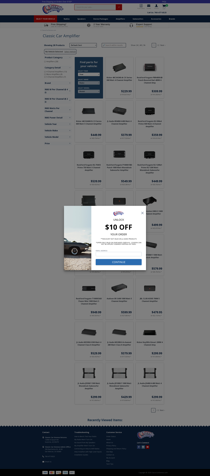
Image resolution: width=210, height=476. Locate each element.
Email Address (101, 251)
